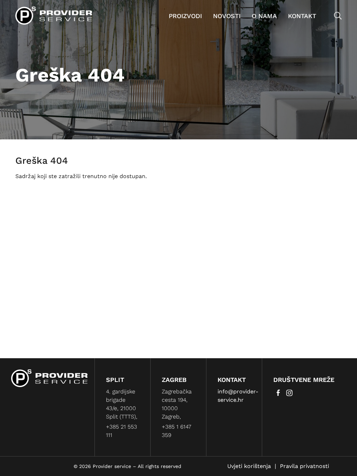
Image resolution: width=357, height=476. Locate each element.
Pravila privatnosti (304, 466)
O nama (264, 16)
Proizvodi (185, 16)
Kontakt (302, 16)
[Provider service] (53, 15)
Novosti (227, 16)
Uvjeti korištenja (249, 466)
